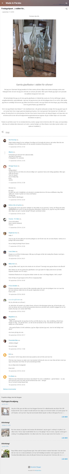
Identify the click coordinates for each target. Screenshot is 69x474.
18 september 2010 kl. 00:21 (17, 258)
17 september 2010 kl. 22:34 (17, 227)
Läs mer (65, 417)
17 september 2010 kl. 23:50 (17, 246)
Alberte (11, 152)
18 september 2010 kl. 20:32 (17, 371)
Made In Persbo (13, 3)
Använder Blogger (35, 467)
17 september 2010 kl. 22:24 (17, 213)
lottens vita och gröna (15, 205)
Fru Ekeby (11, 376)
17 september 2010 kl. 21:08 (17, 182)
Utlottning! (5, 422)
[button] (66, 9)
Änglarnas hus (13, 233)
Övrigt (7, 132)
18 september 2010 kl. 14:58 (17, 349)
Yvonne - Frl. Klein (14, 219)
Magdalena (12, 317)
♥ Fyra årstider (13, 286)
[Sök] (66, 3)
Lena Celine (12, 251)
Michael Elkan (38, 470)
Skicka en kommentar (9, 389)
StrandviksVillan (13, 340)
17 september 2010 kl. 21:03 (17, 147)
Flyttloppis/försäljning (9, 401)
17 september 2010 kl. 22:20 (17, 200)
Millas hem (12, 264)
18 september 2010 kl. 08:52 (17, 294)
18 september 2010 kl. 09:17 (17, 335)
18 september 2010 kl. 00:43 (17, 280)
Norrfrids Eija (12, 140)
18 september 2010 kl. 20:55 (17, 385)
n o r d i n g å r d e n (14, 299)
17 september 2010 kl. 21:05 (17, 161)
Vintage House (13, 166)
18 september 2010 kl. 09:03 (17, 311)
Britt (10, 354)
